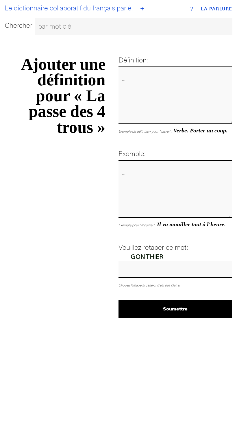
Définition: (133, 60)
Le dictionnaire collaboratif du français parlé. (69, 8)
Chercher (18, 25)
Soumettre (175, 308)
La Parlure (216, 9)
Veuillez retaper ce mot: (153, 247)
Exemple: (131, 153)
